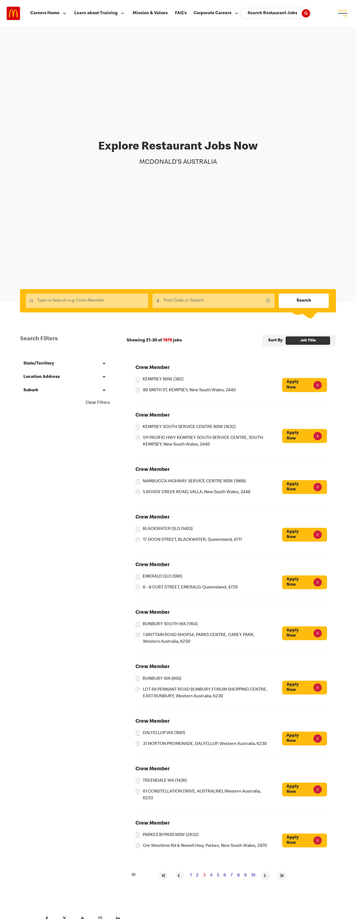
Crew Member (152, 368)
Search (303, 301)
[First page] (163, 875)
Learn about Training (96, 13)
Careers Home (45, 13)
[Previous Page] (179, 875)
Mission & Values (150, 13)
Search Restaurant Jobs (272, 13)
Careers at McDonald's (13, 13)
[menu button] (342, 13)
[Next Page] (265, 875)
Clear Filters (98, 403)
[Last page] (281, 875)
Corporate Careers (212, 13)
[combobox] (213, 301)
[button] (65, 363)
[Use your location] (269, 300)
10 (253, 875)
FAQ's (181, 13)
